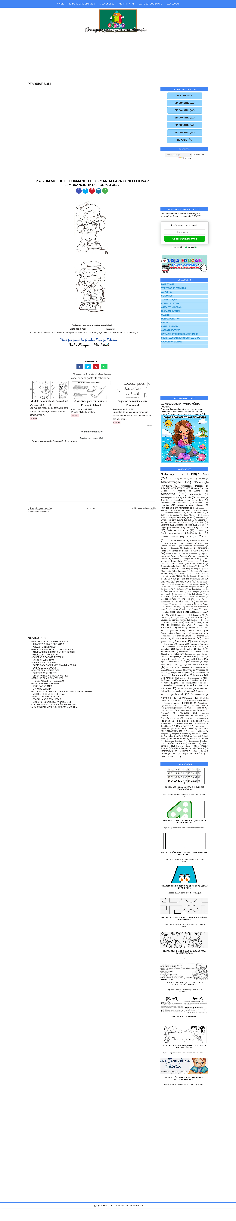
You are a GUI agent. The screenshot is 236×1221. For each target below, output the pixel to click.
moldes (167, 683)
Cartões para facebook (171, 533)
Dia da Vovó (170, 578)
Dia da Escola (179, 573)
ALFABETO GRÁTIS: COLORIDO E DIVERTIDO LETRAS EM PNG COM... (184, 887)
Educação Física (177, 618)
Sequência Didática (173, 741)
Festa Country (179, 631)
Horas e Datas (195, 646)
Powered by (177, 247)
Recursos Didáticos (196, 731)
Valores (164, 754)
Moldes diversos (103, 374)
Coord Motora (201, 550)
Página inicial (92, 508)
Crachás (175, 559)
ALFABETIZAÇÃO (169, 300)
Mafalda (164, 672)
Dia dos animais (168, 599)
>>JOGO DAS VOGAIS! (41, 686)
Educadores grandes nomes (174, 620)
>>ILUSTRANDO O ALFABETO (44, 683)
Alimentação (195, 494)
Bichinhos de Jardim (170, 515)
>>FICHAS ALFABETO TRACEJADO (47, 681)
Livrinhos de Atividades (194, 670)
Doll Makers (194, 612)
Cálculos (199, 522)
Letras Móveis (166, 670)
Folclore (176, 638)
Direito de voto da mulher (196, 607)
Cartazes (204, 527)
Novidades (199, 694)
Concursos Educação (170, 548)
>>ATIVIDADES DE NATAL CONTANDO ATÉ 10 (52, 649)
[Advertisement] (112, 59)
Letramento (171, 667)
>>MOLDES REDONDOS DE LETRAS (47, 694)
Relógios (164, 734)
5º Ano (202, 479)
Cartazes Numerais (177, 530)
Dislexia (185, 609)
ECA (167, 615)
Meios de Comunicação (189, 678)
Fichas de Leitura (183, 636)
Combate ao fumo (197, 541)
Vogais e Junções (192, 753)
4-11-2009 (47, 405)
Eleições (194, 620)
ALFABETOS (166, 292)
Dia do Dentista (180, 589)
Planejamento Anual (183, 708)
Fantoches (193, 627)
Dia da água (195, 569)
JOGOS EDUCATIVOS (170, 330)
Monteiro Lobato (176, 691)
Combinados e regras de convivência (177, 543)
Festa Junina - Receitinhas (173, 633)
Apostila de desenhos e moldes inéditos (182, 500)
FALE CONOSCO (106, 4)
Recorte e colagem (186, 729)
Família (181, 628)
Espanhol (177, 622)
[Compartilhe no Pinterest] (92, 191)
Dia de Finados (202, 582)
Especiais (189, 622)
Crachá (164, 558)
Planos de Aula (202, 708)
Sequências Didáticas (199, 741)
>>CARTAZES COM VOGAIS (43, 668)
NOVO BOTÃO (184, 140)
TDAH (176, 751)
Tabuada (200, 748)
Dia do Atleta (166, 586)
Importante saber (184, 649)
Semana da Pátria (176, 738)
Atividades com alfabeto (173, 502)
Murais (190, 691)
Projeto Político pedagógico (195, 718)
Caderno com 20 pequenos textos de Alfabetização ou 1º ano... (184, 984)
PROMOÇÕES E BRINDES (187, 721)
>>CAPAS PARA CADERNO (43, 662)
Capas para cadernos (171, 527)
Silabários (192, 743)
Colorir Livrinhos (177, 540)
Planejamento (166, 708)
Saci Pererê (193, 736)
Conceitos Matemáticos (193, 546)
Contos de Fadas (180, 551)
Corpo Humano (198, 556)
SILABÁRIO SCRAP (174, 743)
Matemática (196, 675)
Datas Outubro (197, 563)
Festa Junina (196, 630)
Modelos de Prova (200, 680)
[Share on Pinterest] (96, 366)
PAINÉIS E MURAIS (169, 326)
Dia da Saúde (203, 576)
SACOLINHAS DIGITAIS (171, 342)
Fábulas (201, 625)
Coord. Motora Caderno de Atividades (181, 554)
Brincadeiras (201, 517)
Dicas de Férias (201, 604)
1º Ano (203, 474)
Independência (167, 651)
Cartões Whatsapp (195, 533)
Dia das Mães (183, 581)
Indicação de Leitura (187, 651)
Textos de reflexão (199, 751)
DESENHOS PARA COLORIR (173, 568)
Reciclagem (182, 726)
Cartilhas (199, 530)
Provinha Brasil (181, 723)
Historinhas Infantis (174, 646)
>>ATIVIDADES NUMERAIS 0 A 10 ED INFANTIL (53, 652)
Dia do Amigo (199, 584)
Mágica (174, 672)
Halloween (168, 644)
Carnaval (190, 527)
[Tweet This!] (88, 366)
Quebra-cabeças (199, 723)
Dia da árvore (180, 571)
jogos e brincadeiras (170, 662)
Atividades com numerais (175, 507)
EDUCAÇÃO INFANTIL (171, 311)
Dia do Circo (166, 589)
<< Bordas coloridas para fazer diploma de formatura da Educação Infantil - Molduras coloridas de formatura (41, 510)
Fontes (191, 638)
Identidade (165, 649)
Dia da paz (191, 576)
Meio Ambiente (168, 678)
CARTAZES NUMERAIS (171, 307)
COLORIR (165, 315)
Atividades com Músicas (190, 505)
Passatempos (181, 705)
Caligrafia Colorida (183, 525)
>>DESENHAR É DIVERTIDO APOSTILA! (49, 675)
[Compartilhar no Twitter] (85, 191)
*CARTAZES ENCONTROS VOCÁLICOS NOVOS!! (53, 704)
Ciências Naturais (169, 536)
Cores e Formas (179, 556)
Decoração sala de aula (171, 566)
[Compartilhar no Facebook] (79, 191)
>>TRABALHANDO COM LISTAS (45, 699)
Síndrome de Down (183, 746)
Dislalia (175, 609)
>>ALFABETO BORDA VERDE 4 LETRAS (49, 641)
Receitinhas (166, 726)
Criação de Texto (191, 559)
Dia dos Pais (182, 601)
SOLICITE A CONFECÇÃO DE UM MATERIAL (180, 338)
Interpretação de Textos (181, 656)
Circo (188, 536)
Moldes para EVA (184, 688)
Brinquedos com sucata (172, 520)
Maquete (186, 672)
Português (165, 713)
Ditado (195, 609)
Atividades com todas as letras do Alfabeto (190, 510)
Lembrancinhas (200, 664)
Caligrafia (165, 525)
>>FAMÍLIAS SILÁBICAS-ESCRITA (46, 678)
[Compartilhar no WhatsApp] (105, 191)
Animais (186, 497)
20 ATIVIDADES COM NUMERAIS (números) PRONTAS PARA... (184, 788)
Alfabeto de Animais (190, 491)
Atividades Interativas (173, 513)
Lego (185, 664)
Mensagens (183, 680)
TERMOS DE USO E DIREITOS (82, 4)
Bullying (191, 520)
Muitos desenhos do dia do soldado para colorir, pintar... (184, 952)
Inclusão (201, 649)
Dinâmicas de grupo (173, 607)
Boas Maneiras (190, 515)
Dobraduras (177, 611)
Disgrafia (164, 609)
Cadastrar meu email (184, 238)
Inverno (202, 656)
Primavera (184, 712)
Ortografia (180, 700)
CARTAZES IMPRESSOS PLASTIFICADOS (179, 334)
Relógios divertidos (180, 734)
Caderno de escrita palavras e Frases (185, 521)
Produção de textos (170, 718)
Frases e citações (200, 641)
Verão (174, 754)
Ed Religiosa (195, 615)
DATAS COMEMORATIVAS (150, 4)
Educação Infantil (196, 617)
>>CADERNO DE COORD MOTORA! (47, 657)
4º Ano (192, 479)
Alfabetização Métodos (192, 486)
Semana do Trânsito (199, 738)
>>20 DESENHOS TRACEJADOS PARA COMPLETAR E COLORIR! (61, 691)
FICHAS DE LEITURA (170, 303)
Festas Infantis (198, 633)
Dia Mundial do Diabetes (181, 604)
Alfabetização (171, 482)
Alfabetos (168, 494)
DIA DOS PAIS (184, 95)
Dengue (201, 566)
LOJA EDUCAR (173, 4)
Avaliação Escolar (195, 512)
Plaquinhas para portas (185, 710)
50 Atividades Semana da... (184, 1016)
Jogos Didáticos (194, 659)
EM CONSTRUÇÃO (184, 103)
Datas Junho (193, 561)
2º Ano (173, 479)
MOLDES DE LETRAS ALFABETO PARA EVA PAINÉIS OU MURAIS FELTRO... (184, 918)
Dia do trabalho (198, 596)
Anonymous (35, 405)
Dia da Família (194, 574)
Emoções (205, 620)
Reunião (195, 734)
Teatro (185, 751)
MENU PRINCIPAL (126, 4)
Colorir (204, 536)
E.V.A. (206, 611)
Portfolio (202, 710)
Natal (179, 694)
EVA (189, 625)
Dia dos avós (189, 599)
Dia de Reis (167, 584)
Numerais (166, 697)
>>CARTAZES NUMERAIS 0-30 (44, 670)
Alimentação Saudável (170, 498)
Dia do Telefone (183, 597)
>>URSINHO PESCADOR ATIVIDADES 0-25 (50, 702)
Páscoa (188, 702)
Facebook (166, 627)
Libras (178, 670)
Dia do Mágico (193, 591)
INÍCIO (61, 4)
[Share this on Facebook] (79, 366)
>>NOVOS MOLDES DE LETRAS (45, 696)
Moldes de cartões (201, 683)
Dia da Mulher (176, 576)
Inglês (176, 654)
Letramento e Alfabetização (193, 667)
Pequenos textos (198, 706)
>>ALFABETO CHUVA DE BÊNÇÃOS (47, 644)
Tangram (165, 751)
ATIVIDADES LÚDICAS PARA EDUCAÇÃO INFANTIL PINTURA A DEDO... (184, 822)
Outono (206, 700)
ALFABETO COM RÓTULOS (173, 488)
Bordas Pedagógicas (182, 517)
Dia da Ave (195, 571)
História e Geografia (199, 644)
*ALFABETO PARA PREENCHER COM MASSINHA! (54, 707)
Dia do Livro (178, 591)
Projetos (165, 720)
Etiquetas (175, 625)
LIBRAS (164, 323)
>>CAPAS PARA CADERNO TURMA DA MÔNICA (53, 665)
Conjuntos (188, 548)
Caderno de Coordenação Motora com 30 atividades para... (184, 1047)
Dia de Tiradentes (183, 584)
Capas (201, 525)
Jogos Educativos (170, 659)
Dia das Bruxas (189, 579)
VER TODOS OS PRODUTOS (173, 288)
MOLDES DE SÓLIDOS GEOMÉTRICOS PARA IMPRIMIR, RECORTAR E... (184, 853)
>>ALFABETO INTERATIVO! (43, 647)
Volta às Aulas (168, 756)
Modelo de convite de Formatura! (49, 401)
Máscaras (177, 675)
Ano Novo (201, 498)
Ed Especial (178, 615)
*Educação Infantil (174, 474)
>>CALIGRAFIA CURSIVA (42, 660)
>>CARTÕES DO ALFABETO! (43, 673)
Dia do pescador (178, 594)
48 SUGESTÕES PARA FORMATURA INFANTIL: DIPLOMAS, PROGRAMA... (184, 1078)
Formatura (91, 374)
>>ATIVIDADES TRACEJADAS (44, 654)
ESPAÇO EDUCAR (111, 1205)
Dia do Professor (195, 594)
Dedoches (191, 566)
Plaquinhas (169, 710)
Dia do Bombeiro (182, 586)
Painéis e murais (171, 703)
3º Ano (183, 479)
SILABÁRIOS (166, 296)
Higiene (181, 644)
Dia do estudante (195, 589)
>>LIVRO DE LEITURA (40, 689)
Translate (187, 158)
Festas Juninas (166, 636)
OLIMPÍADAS (185, 697)
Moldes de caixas (182, 683)
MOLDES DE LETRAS (170, 319)
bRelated (149, 425)
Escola (166, 622)
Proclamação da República (190, 715)
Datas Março (177, 563)
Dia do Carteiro (199, 586)
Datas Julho (176, 561)
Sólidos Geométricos (183, 748)
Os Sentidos (193, 700)
